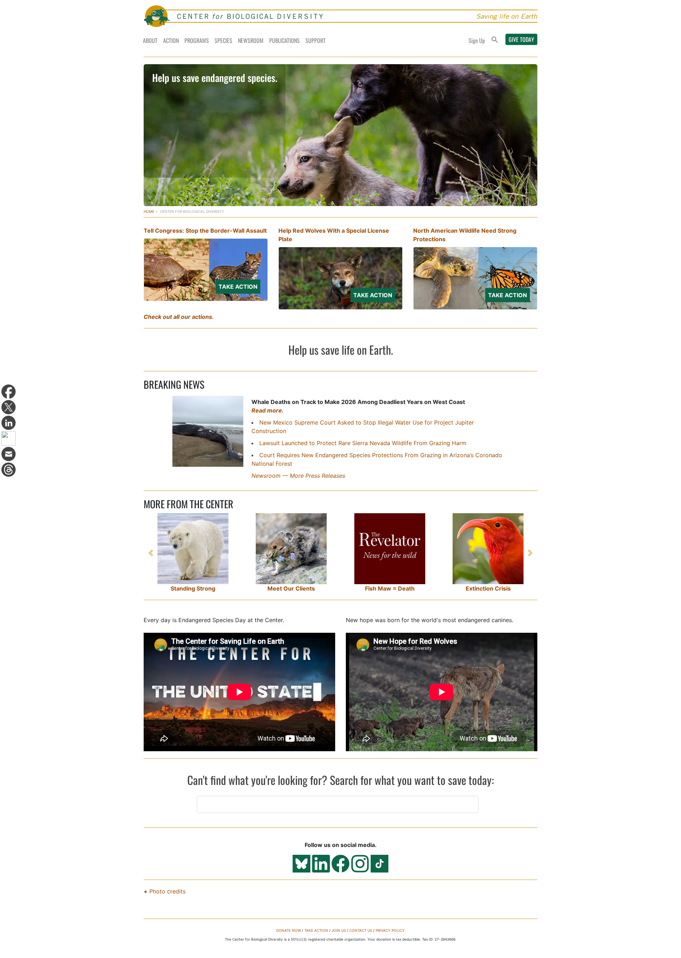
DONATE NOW (288, 930)
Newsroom (251, 40)
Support (315, 40)
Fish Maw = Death (390, 588)
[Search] (495, 40)
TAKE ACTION (316, 930)
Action (171, 40)
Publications (284, 40)
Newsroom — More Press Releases (298, 475)
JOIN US (339, 930)
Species (223, 40)
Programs (196, 40)
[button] (151, 553)
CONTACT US (360, 930)
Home (149, 211)
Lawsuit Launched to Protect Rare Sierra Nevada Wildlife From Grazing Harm (362, 443)
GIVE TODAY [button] (521, 39)
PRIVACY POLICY (390, 930)
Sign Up (477, 40)
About (150, 40)
